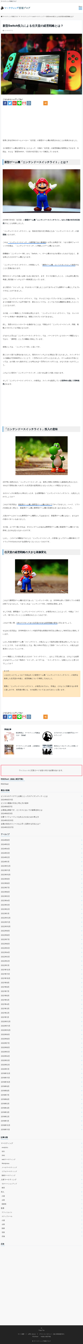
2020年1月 (5, 1069)
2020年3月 (5, 1060)
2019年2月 (5, 1116)
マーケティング (7, 1143)
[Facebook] (5, 103)
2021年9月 (5, 983)
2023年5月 (5, 896)
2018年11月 (5, 1129)
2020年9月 (5, 1034)
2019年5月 (5, 1103)
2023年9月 (5, 879)
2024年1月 (5, 862)
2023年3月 (5, 905)
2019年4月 (5, 1108)
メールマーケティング (9, 1167)
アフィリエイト (7, 1212)
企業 (3, 1200)
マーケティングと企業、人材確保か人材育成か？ (28, 747)
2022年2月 (5, 961)
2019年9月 (5, 1086)
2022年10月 (5, 926)
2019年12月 (5, 1073)
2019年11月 (5, 1078)
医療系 (4, 1204)
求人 (2, 1192)
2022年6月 (5, 944)
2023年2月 (5, 909)
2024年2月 (5, 857)
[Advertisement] (41, 123)
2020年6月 (5, 1047)
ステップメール (7, 1216)
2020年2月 (5, 1065)
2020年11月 (5, 1026)
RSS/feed (4, 784)
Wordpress (5, 1163)
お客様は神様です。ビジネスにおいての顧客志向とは (21, 810)
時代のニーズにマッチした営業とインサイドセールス (66, 747)
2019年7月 (5, 1095)
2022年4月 (5, 952)
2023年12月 (5, 866)
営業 (3, 1232)
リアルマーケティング (9, 1171)
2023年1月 (5, 913)
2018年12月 (5, 1125)
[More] (45, 103)
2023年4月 (5, 900)
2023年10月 (5, 874)
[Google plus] (14, 103)
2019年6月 (5, 1099)
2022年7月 (5, 939)
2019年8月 (5, 1091)
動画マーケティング (8, 1175)
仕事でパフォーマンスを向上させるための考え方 (20, 817)
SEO (3, 1151)
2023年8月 (5, 883)
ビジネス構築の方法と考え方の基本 (15, 803)
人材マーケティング (8, 1179)
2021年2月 (5, 1013)
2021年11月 (5, 974)
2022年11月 (5, 922)
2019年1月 (5, 1121)
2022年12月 (5, 918)
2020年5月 (5, 1052)
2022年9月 (5, 931)
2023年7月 (5, 887)
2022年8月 (5, 935)
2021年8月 (5, 987)
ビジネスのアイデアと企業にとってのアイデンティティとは (24, 796)
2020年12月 (5, 1021)
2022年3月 (5, 957)
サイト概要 (21, 1334)
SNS (3, 1155)
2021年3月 (5, 1008)
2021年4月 (5, 1004)
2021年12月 (5, 970)
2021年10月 (5, 978)
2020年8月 (5, 1039)
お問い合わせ (32, 1334)
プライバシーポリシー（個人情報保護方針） (52, 1334)
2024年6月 (5, 840)
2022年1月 (5, 965)
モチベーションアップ (9, 1184)
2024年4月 (5, 849)
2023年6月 (5, 892)
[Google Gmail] (24, 103)
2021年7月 (5, 991)
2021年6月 (5, 995)
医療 (3, 1228)
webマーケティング (8, 1159)
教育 (3, 1188)
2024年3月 (5, 853)
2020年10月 (5, 1030)
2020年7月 (5, 1043)
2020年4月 (5, 1056)
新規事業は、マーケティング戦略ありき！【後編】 (28, 734)
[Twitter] (10, 103)
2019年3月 (5, 1112)
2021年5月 (5, 1000)
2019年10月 (5, 1082)
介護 (3, 1196)
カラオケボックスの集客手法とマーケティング (66, 734)
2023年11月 (5, 870)
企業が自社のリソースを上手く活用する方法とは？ (21, 824)
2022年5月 (5, 948)
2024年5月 (5, 844)
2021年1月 (5, 1017)
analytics (5, 1147)
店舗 (3, 1236)
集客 (2, 1208)
